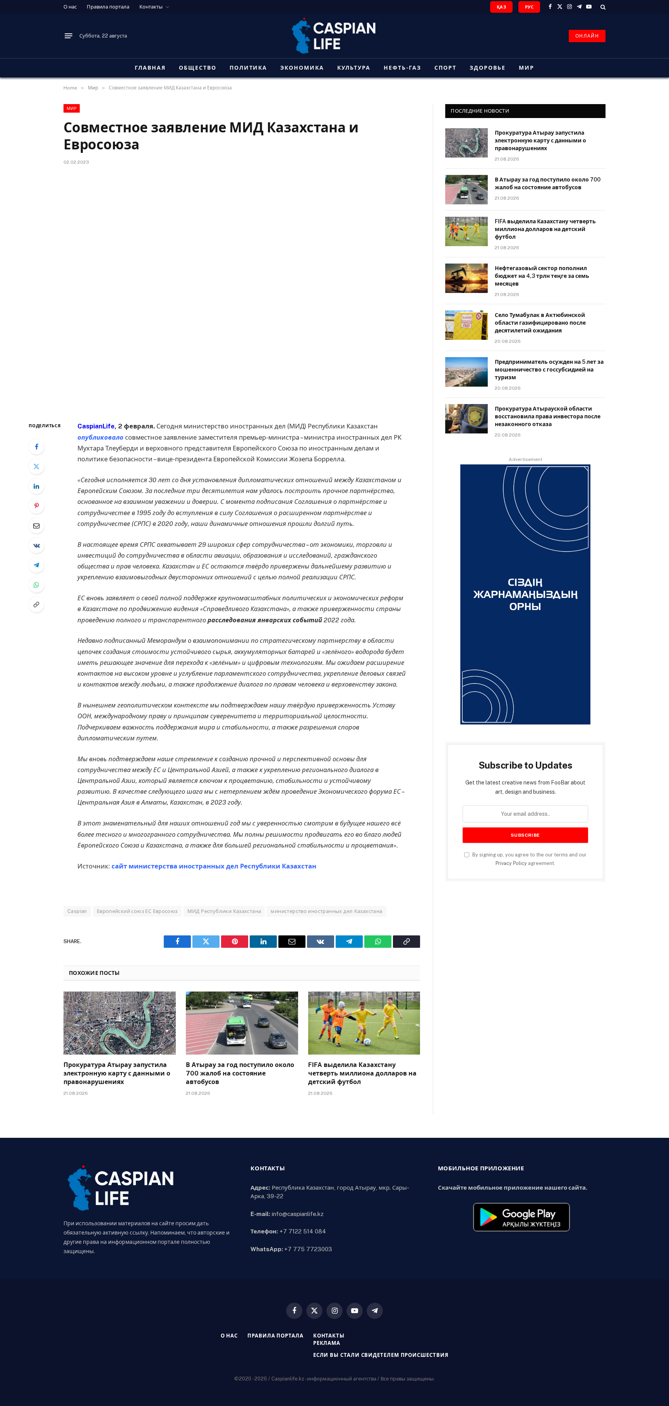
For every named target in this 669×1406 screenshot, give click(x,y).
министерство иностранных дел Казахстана (326, 911)
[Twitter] (36, 466)
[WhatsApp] (36, 585)
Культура (354, 68)
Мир (526, 68)
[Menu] (68, 36)
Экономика (302, 68)
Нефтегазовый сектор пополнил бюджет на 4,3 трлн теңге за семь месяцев (542, 276)
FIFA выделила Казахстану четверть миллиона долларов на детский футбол (362, 1073)
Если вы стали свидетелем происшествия (381, 1355)
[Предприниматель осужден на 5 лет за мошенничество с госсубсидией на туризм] (466, 372)
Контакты (151, 7)
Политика (249, 68)
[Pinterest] (36, 506)
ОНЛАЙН (587, 36)
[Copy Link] (36, 604)
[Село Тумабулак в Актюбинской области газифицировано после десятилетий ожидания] (466, 325)
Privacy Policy (511, 863)
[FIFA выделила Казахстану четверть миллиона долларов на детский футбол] (364, 1023)
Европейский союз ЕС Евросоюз (137, 911)
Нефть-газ (403, 68)
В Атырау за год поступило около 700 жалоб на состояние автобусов (240, 1073)
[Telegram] (36, 565)
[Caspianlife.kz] (334, 36)
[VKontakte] (36, 545)
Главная (150, 68)
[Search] (602, 7)
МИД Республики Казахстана (224, 911)
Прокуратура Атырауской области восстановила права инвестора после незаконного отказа (547, 416)
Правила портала (108, 7)
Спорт (445, 68)
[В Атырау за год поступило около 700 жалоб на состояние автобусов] (242, 1023)
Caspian (77, 911)
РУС (529, 7)
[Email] (36, 525)
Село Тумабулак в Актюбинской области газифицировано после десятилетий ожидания (540, 323)
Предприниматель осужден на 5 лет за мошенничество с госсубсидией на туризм (549, 369)
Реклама (326, 1343)
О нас (70, 7)
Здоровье (488, 68)
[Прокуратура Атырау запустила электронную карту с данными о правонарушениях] (119, 1023)
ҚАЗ (501, 7)
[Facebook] (36, 446)
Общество (197, 68)
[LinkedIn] (36, 486)
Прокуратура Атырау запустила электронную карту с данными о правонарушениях (116, 1073)
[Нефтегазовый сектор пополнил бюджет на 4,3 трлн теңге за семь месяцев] (466, 278)
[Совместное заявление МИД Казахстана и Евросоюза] (241, 291)
